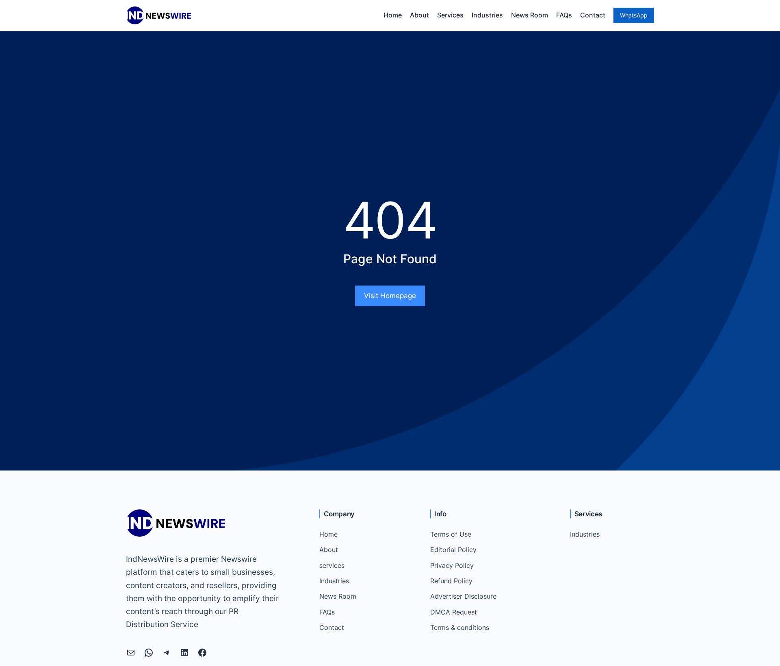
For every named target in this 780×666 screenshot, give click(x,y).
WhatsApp (634, 15)
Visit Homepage (390, 296)
